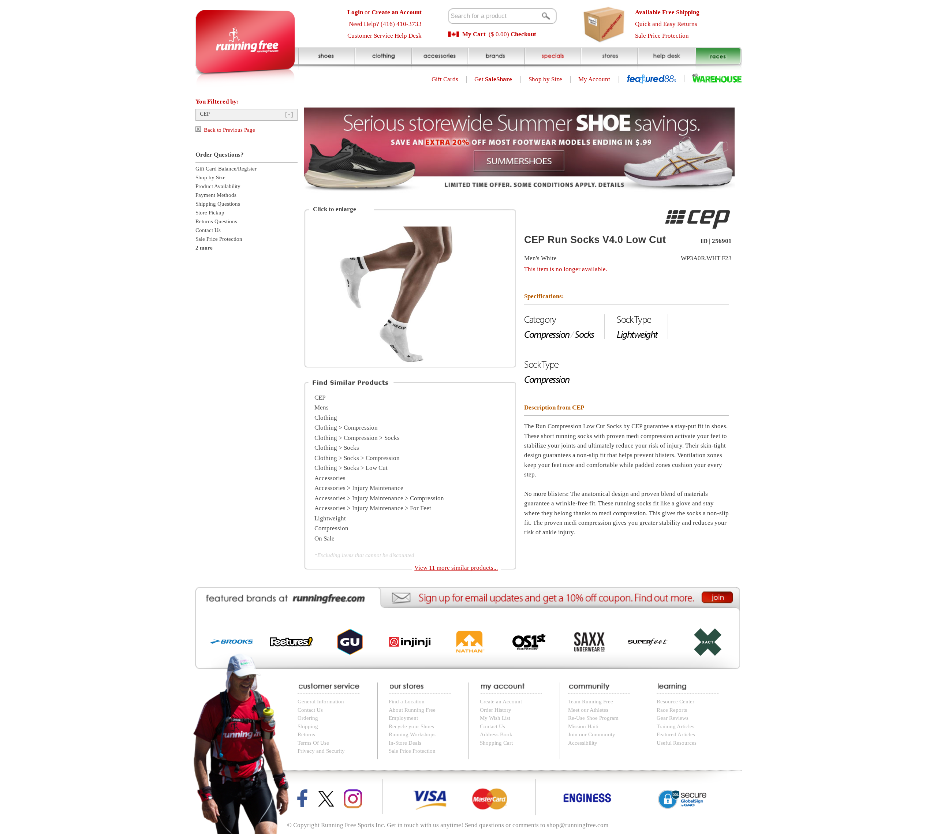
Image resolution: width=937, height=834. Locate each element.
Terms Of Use (313, 743)
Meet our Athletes (588, 710)
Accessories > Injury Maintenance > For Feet (372, 508)
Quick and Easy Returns (666, 23)
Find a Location (407, 701)
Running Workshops (412, 734)
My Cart (474, 34)
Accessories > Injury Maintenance (358, 488)
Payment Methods (215, 195)
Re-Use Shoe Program (593, 718)
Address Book (496, 734)
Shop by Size (545, 79)
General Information (321, 701)
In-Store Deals (405, 743)
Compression (331, 528)
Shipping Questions (217, 204)
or (384, 12)
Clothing (325, 417)
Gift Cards (445, 79)
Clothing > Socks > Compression (357, 458)
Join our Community (591, 734)
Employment (403, 718)
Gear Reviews (672, 718)
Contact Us (208, 230)
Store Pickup (209, 213)
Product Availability (217, 186)
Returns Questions (216, 221)
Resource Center (675, 701)
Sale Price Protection (662, 35)
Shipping (308, 726)
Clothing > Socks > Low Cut (351, 467)
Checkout (523, 34)
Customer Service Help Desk (384, 35)
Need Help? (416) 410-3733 (385, 23)
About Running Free (412, 710)
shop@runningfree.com (577, 825)
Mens (321, 407)
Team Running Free (590, 701)
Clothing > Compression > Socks (357, 437)
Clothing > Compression (346, 427)
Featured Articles (676, 734)
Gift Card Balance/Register (226, 169)
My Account (594, 79)
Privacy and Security (321, 751)
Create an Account (501, 701)
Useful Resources (677, 743)
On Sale (324, 538)
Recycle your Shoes (411, 726)
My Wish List (495, 718)
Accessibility (582, 743)
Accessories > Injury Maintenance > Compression (379, 498)
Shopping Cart (496, 743)
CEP (205, 114)
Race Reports (672, 710)
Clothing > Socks (336, 447)
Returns (306, 734)
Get (493, 79)
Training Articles (675, 726)
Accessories (330, 478)
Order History (495, 710)
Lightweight (330, 518)
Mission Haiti (583, 726)
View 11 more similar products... (456, 567)
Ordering (308, 718)
